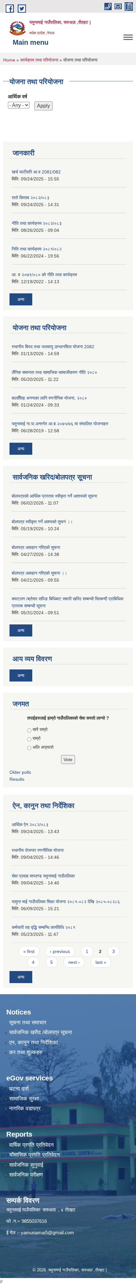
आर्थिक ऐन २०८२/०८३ (30, 824)
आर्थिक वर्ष (17, 96)
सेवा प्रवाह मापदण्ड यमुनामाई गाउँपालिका (43, 875)
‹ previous (60, 951)
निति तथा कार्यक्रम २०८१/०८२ (37, 248)
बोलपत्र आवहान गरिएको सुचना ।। (39, 573)
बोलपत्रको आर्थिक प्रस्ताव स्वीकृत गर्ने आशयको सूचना (54, 496)
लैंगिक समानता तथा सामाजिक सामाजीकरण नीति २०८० (54, 372)
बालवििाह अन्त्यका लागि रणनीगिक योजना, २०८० (49, 398)
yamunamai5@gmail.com (47, 1232)
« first (28, 951)
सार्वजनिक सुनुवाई (26, 1165)
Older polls (20, 772)
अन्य (20, 299)
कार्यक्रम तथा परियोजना (39, 59)
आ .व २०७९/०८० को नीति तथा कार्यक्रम (44, 274)
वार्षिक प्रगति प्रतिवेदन (31, 1145)
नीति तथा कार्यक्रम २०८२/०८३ (37, 223)
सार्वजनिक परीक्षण (26, 1175)
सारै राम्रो (40, 729)
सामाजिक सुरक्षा (24, 1099)
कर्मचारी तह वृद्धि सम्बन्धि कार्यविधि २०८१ (43, 927)
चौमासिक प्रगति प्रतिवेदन (34, 1155)
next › (74, 962)
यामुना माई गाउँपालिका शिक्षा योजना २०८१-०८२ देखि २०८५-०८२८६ (66, 901)
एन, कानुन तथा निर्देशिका (33, 1043)
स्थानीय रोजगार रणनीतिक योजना (38, 850)
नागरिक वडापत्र (24, 1109)
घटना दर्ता (19, 1089)
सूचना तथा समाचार (27, 1023)
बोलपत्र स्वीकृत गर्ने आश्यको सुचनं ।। (42, 521)
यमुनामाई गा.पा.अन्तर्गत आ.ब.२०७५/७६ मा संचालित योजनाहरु (60, 423)
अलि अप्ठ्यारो (43, 747)
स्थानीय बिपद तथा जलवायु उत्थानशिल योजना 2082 (53, 346)
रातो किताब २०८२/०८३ (30, 197)
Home (9, 59)
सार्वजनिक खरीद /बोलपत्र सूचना (40, 1032)
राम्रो (36, 738)
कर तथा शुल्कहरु (25, 1052)
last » (101, 962)
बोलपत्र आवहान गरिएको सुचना (36, 547)
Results (16, 779)
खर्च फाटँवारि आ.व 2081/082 (36, 171)
